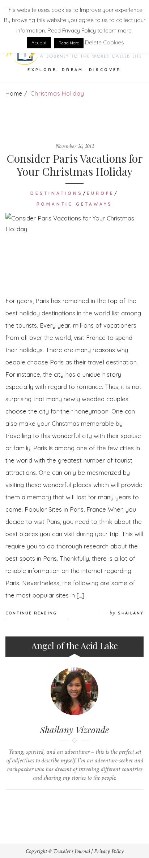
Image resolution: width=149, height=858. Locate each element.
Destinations (56, 193)
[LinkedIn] (67, 801)
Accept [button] (39, 42)
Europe (100, 193)
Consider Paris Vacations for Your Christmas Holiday (75, 165)
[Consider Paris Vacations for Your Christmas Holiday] (74, 248)
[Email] (81, 801)
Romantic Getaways (75, 204)
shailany (131, 613)
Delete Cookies (104, 42)
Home (13, 93)
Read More (69, 42)
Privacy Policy (109, 851)
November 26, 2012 (74, 146)
